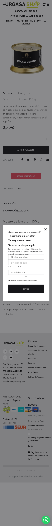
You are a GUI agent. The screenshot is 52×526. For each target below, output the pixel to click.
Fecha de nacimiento (14, 267)
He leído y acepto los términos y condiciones (22, 280)
